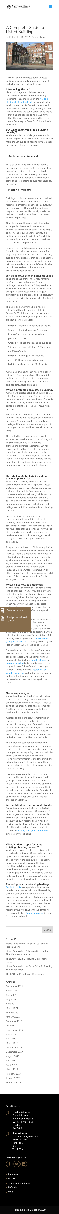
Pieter (12, 37)
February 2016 (13, 1082)
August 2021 (12, 990)
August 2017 (12, 1056)
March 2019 (12, 1043)
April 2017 (11, 1065)
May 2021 (11, 999)
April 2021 (11, 1003)
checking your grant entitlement (32, 830)
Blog (10, 1191)
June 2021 (11, 995)
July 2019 (11, 1034)
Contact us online (35, 913)
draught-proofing (15, 663)
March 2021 (12, 1008)
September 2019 (14, 1030)
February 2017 (13, 1073)
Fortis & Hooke (13, 887)
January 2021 (13, 1016)
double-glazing (38, 660)
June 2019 (11, 1038)
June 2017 (11, 1060)
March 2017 (12, 1069)
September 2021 (14, 986)
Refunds (12, 1187)
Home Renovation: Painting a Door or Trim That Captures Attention (27, 953)
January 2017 (13, 1078)
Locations (13, 1174)
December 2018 (14, 1047)
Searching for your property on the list (27, 640)
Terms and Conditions (19, 1183)
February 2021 (13, 1012)
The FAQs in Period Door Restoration (25, 974)
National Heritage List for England (27, 100)
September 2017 (14, 1051)
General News (39, 37)
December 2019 (14, 1021)
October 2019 (13, 1025)
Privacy (11, 1178)
